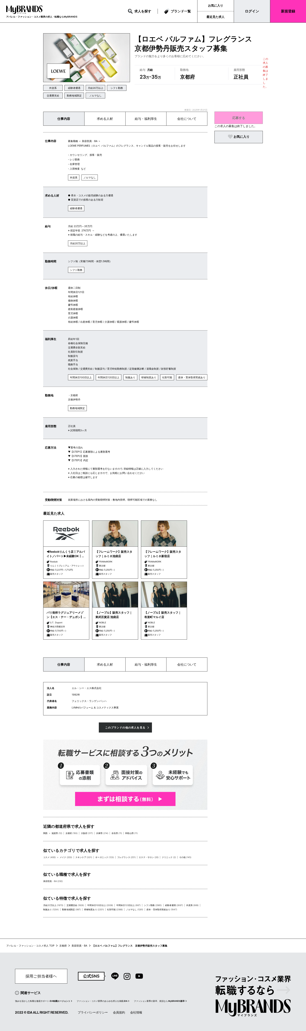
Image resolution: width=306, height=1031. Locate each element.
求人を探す (142, 11)
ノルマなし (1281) (134, 909)
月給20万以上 (95, 87)
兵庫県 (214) (102, 833)
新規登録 (288, 11)
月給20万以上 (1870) (53, 905)
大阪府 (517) (87, 833)
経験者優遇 (74, 87)
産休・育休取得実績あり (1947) (161, 909)
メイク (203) (66, 857)
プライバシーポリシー (93, 1012)
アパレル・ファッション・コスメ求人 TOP (30, 945)
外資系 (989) (192, 905)
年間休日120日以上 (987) (128, 905)
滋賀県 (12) (57, 833)
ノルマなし (95, 95)
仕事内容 (63, 119)
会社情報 (136, 1012)
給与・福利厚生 (146, 119)
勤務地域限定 (74, 95)
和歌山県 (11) (131, 833)
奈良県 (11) (117, 833)
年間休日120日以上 (108, 377)
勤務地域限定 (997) (71, 909)
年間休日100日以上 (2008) (100, 905)
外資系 (53, 87)
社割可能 (167, 377)
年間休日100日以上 (81, 377)
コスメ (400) (49, 857)
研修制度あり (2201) (94, 909)
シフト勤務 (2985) (153, 905)
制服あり (130, 377)
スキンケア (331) (83, 857)
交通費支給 (53, 95)
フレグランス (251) (126, 857)
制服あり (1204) (51, 909)
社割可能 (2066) (115, 909)
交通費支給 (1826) (75, 905)
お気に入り (215, 5)
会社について (186, 119)
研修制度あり (148, 377)
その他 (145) (185, 857)
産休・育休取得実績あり (191, 377)
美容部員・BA (79, 945)
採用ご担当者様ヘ (41, 976)
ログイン (252, 11)
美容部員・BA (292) (53, 881)
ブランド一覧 (181, 11)
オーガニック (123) (104, 857)
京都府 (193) (72, 833)
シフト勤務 (116, 87)
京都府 (63, 945)
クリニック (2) (169, 857)
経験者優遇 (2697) (174, 905)
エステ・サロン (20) (148, 857)
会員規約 (119, 1012)
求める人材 (105, 119)
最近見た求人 (215, 17)
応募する (238, 118)
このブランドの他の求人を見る (125, 727)
